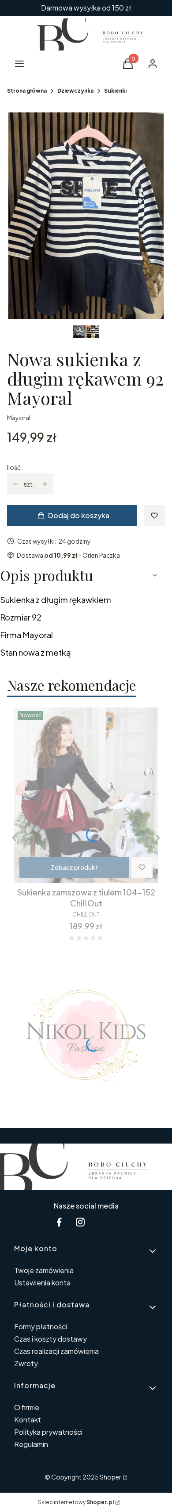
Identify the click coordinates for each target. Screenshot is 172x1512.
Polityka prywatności (48, 1431)
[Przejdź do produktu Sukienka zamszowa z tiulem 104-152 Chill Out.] (86, 795)
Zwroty (26, 1363)
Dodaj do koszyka (78, 515)
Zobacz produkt (74, 867)
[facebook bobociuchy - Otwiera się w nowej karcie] (59, 1221)
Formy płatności (40, 1326)
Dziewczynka (75, 90)
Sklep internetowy (76, 1502)
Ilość (14, 467)
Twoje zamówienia (44, 1270)
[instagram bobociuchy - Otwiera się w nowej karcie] (80, 1221)
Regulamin (31, 1444)
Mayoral (18, 418)
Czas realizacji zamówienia (56, 1351)
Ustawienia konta (42, 1282)
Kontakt (27, 1419)
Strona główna (27, 90)
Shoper (110, 1477)
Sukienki (115, 90)
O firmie (26, 1407)
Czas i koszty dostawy (50, 1338)
